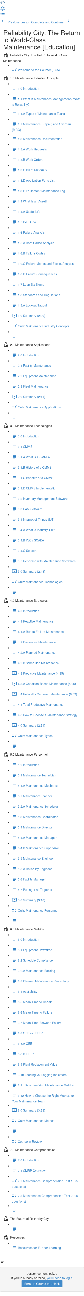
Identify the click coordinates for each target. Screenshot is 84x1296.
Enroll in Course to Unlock (42, 1283)
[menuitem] (2, 10)
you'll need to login (59, 1278)
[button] (2, 4)
